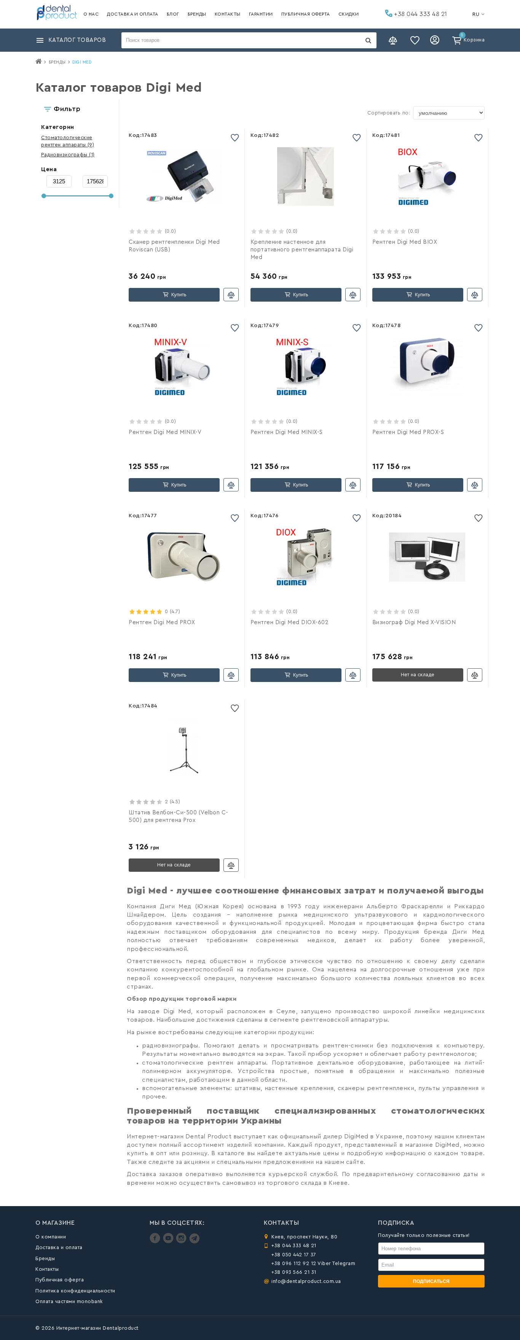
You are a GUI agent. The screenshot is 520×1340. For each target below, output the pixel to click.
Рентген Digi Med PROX (162, 622)
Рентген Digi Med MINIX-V (165, 432)
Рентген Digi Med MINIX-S (286, 432)
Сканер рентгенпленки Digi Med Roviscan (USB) (174, 246)
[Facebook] (156, 1241)
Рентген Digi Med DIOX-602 (289, 622)
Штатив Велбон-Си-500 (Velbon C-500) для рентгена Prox (178, 816)
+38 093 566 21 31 (293, 1272)
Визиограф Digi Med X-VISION (414, 622)
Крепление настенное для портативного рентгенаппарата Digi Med (302, 249)
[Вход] (436, 40)
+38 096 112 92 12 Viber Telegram (313, 1263)
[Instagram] (182, 1241)
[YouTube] (169, 1241)
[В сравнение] (231, 294)
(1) (68, 154)
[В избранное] (234, 137)
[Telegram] (194, 1241)
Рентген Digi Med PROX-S (408, 432)
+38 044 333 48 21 (419, 14)
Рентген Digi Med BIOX (404, 242)
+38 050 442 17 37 (293, 1254)
